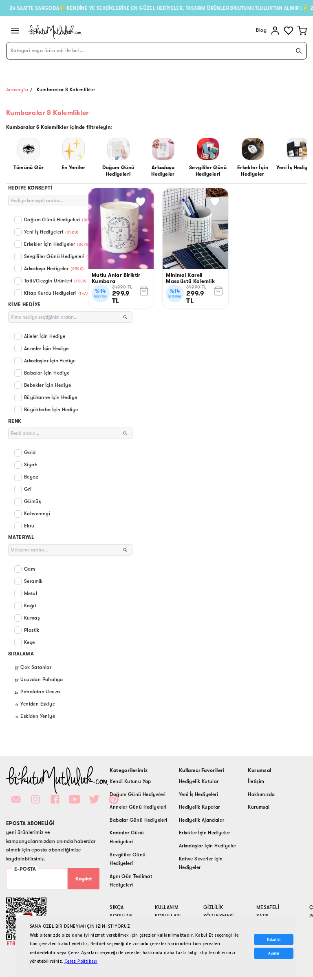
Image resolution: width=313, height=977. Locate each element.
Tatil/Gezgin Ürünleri (55, 281)
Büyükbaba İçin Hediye (51, 409)
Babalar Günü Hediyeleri (138, 820)
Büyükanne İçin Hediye (50, 397)
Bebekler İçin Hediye (47, 385)
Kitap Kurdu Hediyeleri (57, 293)
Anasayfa (17, 90)
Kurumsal (258, 807)
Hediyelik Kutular (199, 781)
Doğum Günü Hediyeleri (59, 220)
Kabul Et (273, 939)
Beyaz (31, 477)
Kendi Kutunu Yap (130, 781)
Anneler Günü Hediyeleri (138, 807)
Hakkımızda (261, 794)
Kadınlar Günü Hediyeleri (127, 837)
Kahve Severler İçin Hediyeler (201, 863)
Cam (29, 569)
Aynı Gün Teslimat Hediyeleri (131, 880)
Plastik (32, 630)
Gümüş (32, 501)
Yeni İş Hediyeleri (51, 232)
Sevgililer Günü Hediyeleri (62, 256)
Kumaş (32, 618)
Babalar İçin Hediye (47, 373)
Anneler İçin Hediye (46, 348)
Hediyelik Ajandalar (202, 820)
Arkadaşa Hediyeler (54, 268)
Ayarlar (273, 953)
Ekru (29, 526)
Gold (30, 452)
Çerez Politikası (80, 961)
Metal (30, 593)
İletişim (256, 781)
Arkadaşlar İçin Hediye (50, 361)
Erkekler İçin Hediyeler (57, 244)
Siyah (30, 465)
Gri (27, 489)
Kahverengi (37, 513)
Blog (261, 30)
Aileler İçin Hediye (45, 336)
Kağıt (30, 606)
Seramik (33, 581)
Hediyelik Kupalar (199, 807)
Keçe (29, 642)
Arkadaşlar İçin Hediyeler (207, 846)
